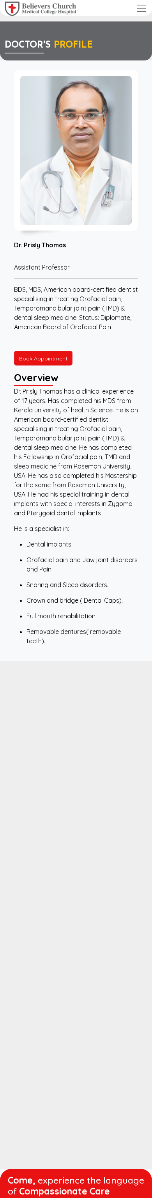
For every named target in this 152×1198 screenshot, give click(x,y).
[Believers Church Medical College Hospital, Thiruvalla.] (40, 8)
